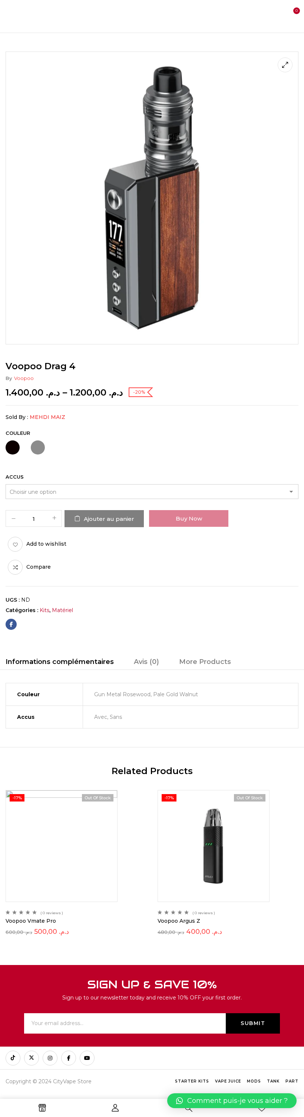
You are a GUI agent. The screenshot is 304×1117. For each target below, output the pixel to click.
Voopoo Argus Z (179, 921)
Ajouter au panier (109, 518)
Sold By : (17, 417)
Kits (44, 610)
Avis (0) (146, 662)
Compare (38, 567)
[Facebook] (11, 624)
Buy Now (189, 518)
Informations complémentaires (60, 662)
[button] (291, 15)
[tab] (60, 663)
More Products (205, 662)
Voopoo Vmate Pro (31, 921)
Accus (15, 477)
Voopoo (24, 378)
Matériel (62, 610)
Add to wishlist (46, 544)
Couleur (18, 433)
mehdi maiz (47, 417)
